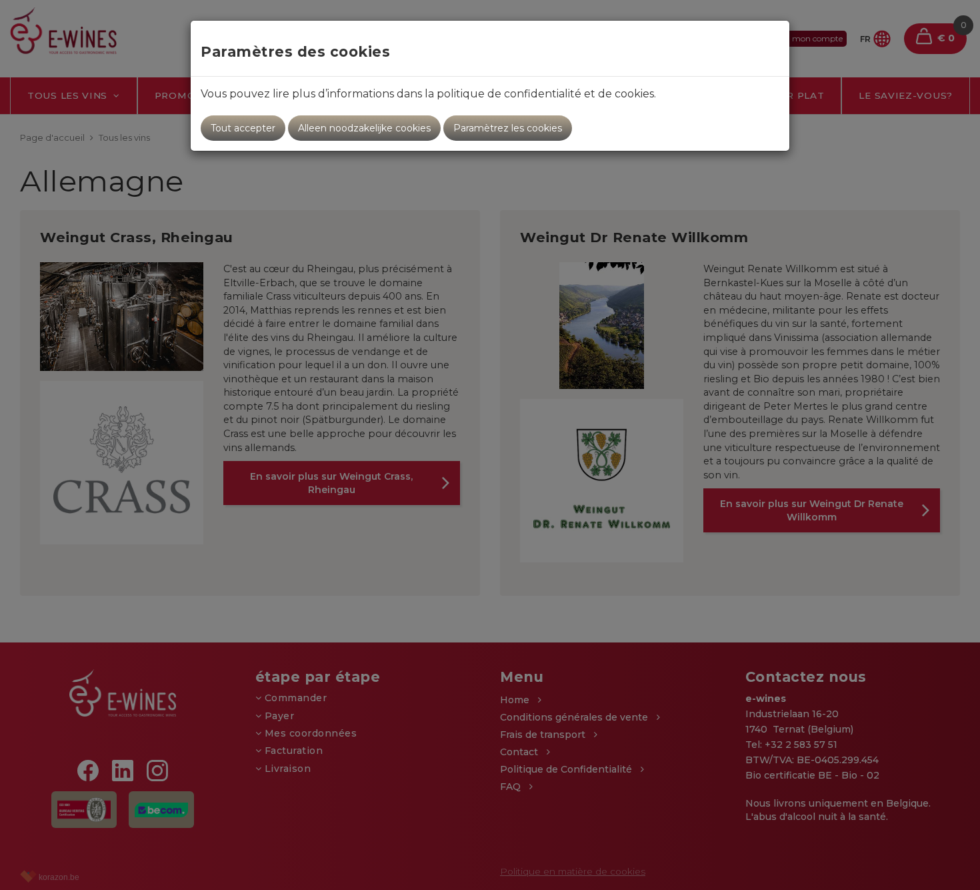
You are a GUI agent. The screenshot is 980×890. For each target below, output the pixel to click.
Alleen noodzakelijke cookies (364, 128)
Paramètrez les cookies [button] (507, 128)
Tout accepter (243, 128)
